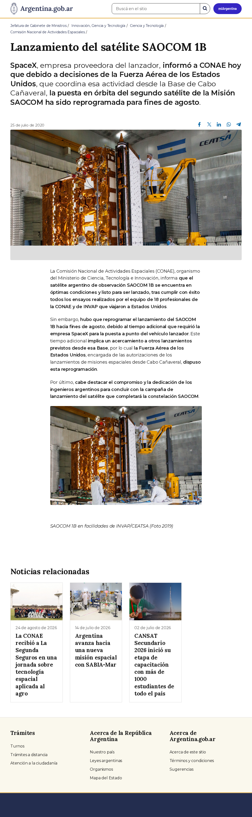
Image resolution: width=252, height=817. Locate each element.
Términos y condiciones (192, 760)
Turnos (17, 746)
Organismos (101, 769)
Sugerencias (181, 769)
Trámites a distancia (28, 754)
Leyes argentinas (106, 760)
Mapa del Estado (106, 778)
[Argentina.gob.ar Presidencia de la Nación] (42, 9)
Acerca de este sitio (188, 752)
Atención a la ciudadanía (33, 763)
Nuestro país (102, 752)
